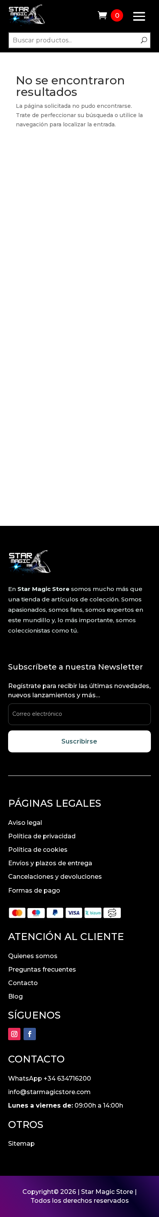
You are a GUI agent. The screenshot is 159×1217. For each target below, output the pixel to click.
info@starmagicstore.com (49, 1092)
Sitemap (21, 1143)
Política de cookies (38, 849)
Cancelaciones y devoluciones (55, 876)
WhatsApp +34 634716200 (49, 1078)
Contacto (23, 983)
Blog (15, 996)
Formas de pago (34, 890)
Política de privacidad (42, 836)
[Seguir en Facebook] (30, 1034)
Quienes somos (33, 956)
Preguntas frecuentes (42, 969)
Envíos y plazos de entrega (50, 863)
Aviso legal (25, 822)
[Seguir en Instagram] (14, 1034)
